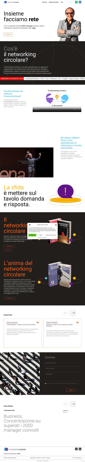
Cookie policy (40, 237)
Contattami (8, 34)
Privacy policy (39, 460)
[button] (56, 224)
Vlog (62, 2)
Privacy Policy (44, 237)
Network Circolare (54, 2)
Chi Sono (44, 2)
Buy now (8, 249)
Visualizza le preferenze (51, 235)
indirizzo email (50, 368)
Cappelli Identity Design (43, 457)
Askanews (65, 412)
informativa (57, 383)
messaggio (48, 374)
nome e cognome (50, 363)
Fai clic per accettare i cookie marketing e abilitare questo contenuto (26, 162)
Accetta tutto (32, 235)
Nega (41, 235)
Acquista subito (10, 246)
